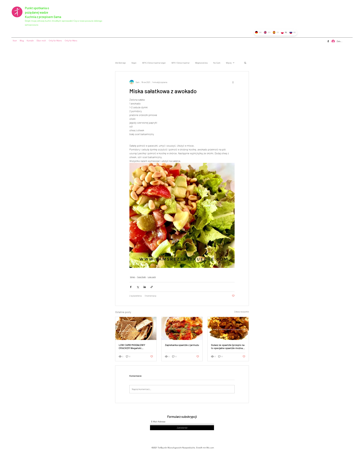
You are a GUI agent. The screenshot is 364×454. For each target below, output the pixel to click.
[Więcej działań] (233, 82)
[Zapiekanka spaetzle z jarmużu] (182, 328)
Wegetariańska (201, 63)
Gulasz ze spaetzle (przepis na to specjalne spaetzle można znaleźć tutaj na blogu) (227, 346)
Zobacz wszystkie (241, 311)
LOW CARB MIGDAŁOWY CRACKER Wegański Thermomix (132, 346)
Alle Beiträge (120, 63)
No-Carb (216, 63)
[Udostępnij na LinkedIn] (144, 287)
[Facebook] (328, 41)
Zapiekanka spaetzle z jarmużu (182, 344)
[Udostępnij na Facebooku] (130, 287)
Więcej (228, 63)
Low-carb (152, 277)
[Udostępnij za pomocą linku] (151, 287)
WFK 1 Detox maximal (180, 63)
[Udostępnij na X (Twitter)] (137, 287)
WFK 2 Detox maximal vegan (154, 63)
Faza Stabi (141, 277)
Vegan (133, 63)
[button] (245, 63)
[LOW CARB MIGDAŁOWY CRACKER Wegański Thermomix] (135, 328)
